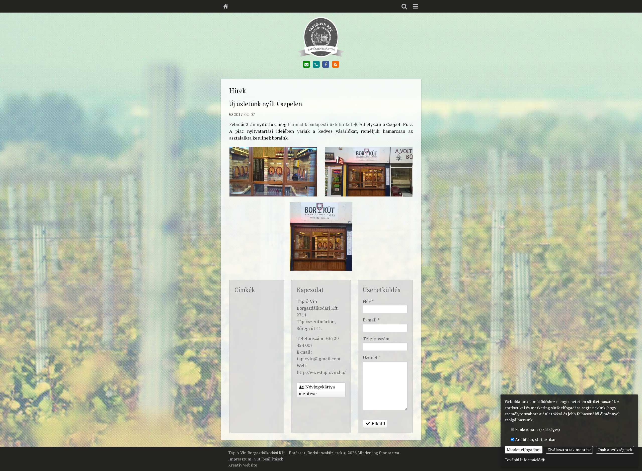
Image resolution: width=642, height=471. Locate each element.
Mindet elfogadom (524, 449)
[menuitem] (226, 6)
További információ (522, 459)
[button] (415, 6)
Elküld (378, 423)
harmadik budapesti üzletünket (320, 124)
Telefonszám (376, 338)
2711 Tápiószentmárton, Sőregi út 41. (316, 321)
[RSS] (336, 64)
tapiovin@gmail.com (318, 359)
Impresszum (239, 459)
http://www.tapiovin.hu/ (321, 372)
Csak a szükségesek (615, 449)
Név (368, 301)
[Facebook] (326, 64)
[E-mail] (306, 64)
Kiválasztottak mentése (569, 449)
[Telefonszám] (316, 64)
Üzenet (372, 357)
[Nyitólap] (226, 6)
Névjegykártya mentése (317, 390)
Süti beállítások (268, 459)
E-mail (371, 320)
